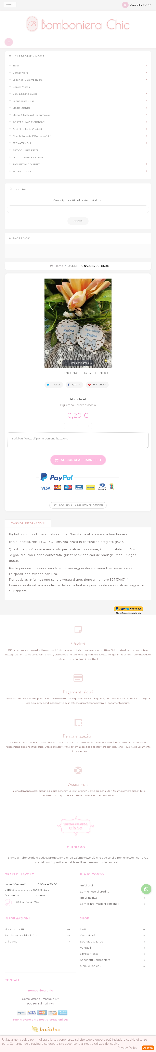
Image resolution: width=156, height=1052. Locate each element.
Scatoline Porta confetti (27, 129)
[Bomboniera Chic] (78, 24)
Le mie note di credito (94, 891)
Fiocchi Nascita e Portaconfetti (32, 136)
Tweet (56, 384)
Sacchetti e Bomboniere (28, 79)
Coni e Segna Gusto (25, 93)
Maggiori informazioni (28, 523)
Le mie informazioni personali (99, 903)
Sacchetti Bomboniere (95, 959)
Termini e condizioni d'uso (22, 935)
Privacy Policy (127, 1048)
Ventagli (85, 947)
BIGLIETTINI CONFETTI (26, 164)
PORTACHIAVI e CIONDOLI (30, 122)
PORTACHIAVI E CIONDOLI (30, 157)
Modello (76, 399)
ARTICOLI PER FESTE (25, 150)
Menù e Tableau (90, 965)
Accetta (148, 1047)
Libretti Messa (21, 87)
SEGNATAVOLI (22, 143)
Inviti (16, 65)
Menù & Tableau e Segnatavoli (31, 115)
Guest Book (88, 935)
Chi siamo (11, 941)
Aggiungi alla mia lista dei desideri (80, 505)
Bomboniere (20, 72)
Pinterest (99, 384)
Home (58, 265)
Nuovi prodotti (14, 929)
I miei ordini (87, 885)
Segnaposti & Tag (91, 941)
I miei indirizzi (88, 897)
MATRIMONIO (21, 108)
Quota (76, 384)
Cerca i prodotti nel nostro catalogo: (78, 200)
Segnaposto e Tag (24, 101)
